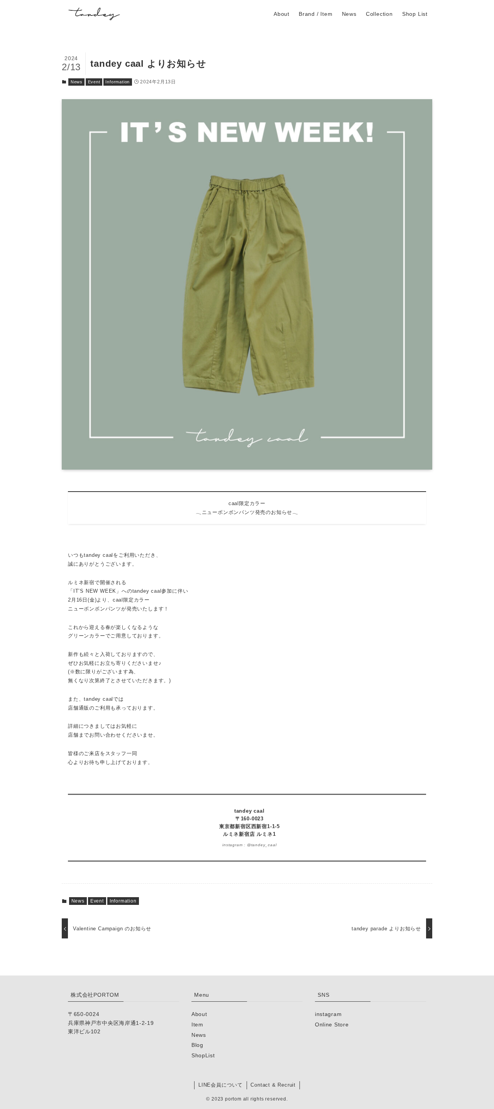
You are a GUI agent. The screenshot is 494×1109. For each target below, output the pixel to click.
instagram (328, 1014)
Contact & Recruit (273, 1085)
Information (117, 81)
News (77, 81)
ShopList (203, 1055)
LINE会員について (220, 1085)
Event (94, 81)
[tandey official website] (94, 14)
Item (197, 1024)
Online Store (332, 1024)
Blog (197, 1045)
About (199, 1014)
